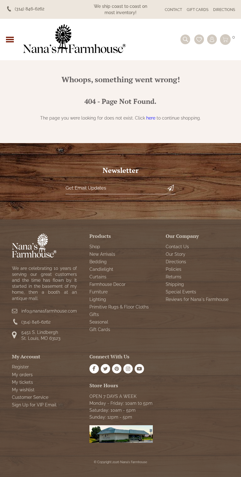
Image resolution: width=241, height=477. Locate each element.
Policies (173, 269)
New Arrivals (102, 254)
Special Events (181, 291)
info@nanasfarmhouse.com (49, 311)
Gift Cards (197, 10)
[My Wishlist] (199, 39)
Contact (173, 10)
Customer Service (30, 397)
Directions (224, 10)
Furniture (98, 291)
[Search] (185, 39)
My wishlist (23, 389)
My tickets (22, 382)
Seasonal (98, 321)
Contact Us (177, 246)
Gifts (94, 314)
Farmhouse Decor (107, 284)
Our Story (175, 254)
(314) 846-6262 (36, 321)
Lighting (97, 299)
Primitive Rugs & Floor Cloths (119, 306)
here (150, 118)
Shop (94, 246)
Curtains (97, 276)
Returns (173, 276)
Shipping (175, 284)
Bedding (98, 261)
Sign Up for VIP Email (34, 404)
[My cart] (225, 39)
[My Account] (212, 39)
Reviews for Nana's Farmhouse (197, 299)
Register (20, 366)
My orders (22, 374)
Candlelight (101, 269)
